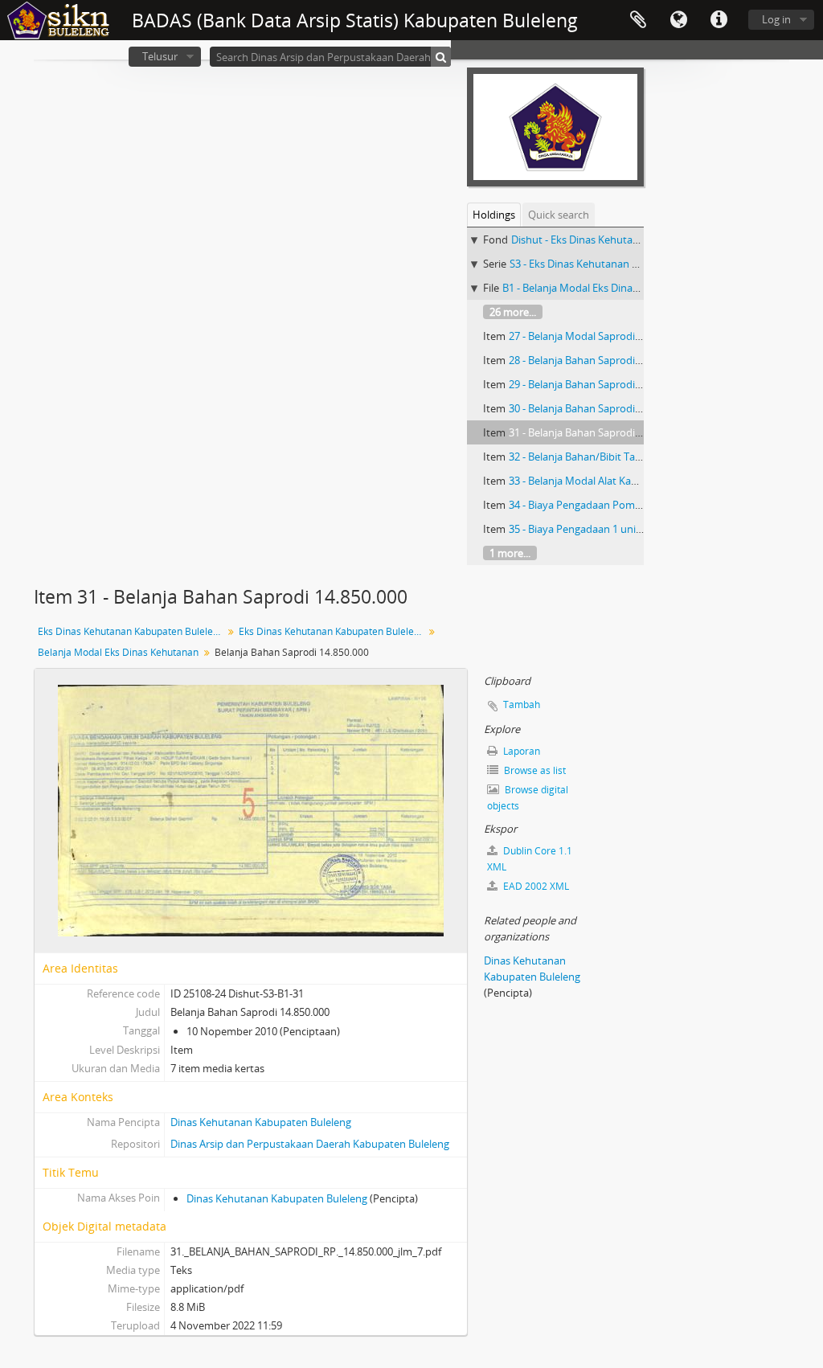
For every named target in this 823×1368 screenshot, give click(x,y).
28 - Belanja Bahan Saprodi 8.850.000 (595, 360)
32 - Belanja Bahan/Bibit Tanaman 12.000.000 (615, 456)
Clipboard (638, 20)
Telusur (160, 56)
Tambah (521, 704)
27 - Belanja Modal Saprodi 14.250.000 (598, 336)
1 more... (509, 553)
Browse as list (534, 770)
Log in (776, 19)
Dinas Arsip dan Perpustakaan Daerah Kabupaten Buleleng (309, 1144)
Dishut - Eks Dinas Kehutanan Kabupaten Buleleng (630, 239)
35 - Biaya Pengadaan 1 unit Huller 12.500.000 (616, 529)
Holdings (494, 214)
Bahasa (678, 20)
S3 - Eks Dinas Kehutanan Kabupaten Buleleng (619, 263)
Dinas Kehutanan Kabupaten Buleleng (260, 1122)
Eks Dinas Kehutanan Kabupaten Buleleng (131, 631)
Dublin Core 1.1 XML (529, 859)
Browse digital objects (527, 798)
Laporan (520, 751)
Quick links (718, 20)
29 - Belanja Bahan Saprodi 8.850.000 (595, 384)
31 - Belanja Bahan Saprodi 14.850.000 (598, 432)
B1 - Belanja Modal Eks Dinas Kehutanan (597, 288)
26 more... (512, 312)
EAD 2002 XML (535, 886)
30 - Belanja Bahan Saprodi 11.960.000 (598, 408)
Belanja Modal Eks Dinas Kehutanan (118, 652)
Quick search (558, 214)
